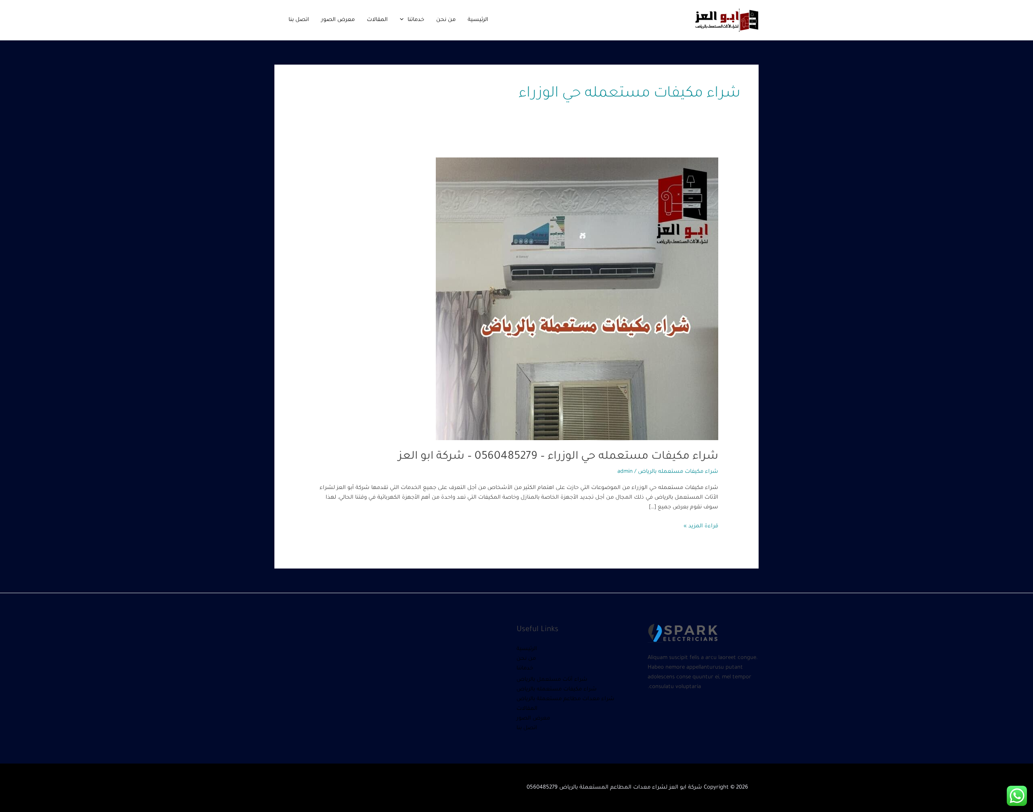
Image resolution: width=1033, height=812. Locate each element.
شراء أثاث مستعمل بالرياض (552, 680)
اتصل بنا (299, 20)
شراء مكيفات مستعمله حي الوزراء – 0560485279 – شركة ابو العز (558, 457)
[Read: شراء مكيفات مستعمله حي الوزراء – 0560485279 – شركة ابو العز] (577, 299)
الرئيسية (478, 20)
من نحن (446, 20)
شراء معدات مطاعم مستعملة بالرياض (565, 699)
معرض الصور (338, 20)
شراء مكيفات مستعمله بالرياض (678, 472)
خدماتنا (416, 20)
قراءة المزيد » (701, 525)
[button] (404, 20)
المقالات (377, 20)
